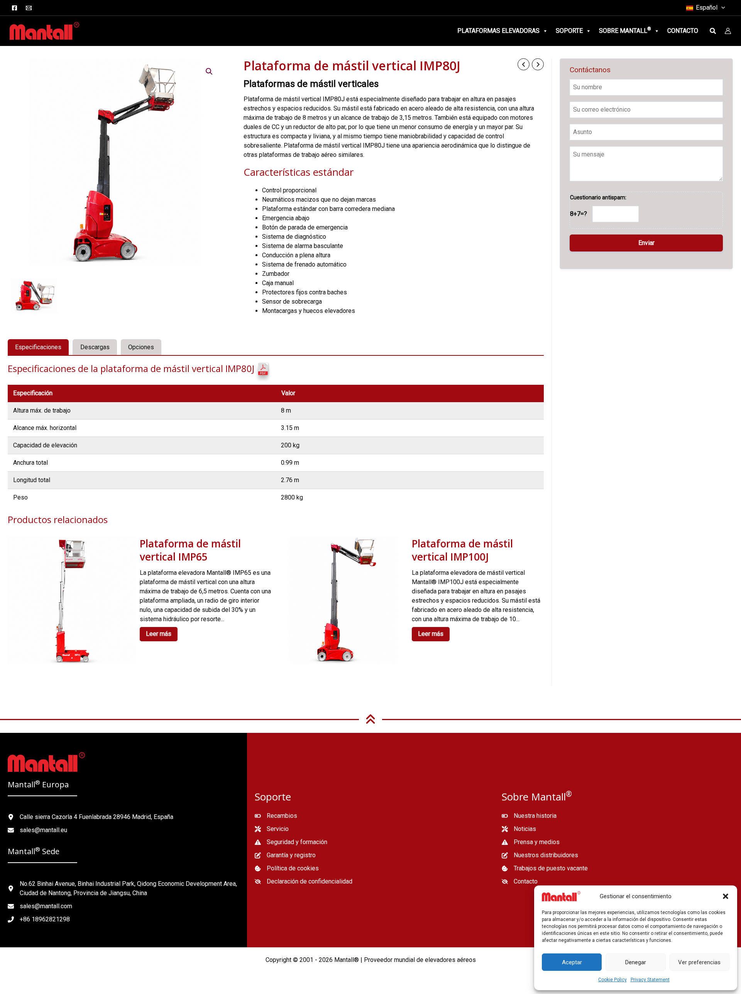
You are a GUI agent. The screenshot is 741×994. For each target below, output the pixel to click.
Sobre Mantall (625, 30)
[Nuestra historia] (529, 816)
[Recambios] (276, 816)
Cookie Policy (612, 979)
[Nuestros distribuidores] (540, 855)
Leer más (158, 633)
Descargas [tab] (95, 347)
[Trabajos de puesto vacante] (545, 868)
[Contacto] (520, 881)
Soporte (569, 30)
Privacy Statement (650, 979)
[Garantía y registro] (285, 855)
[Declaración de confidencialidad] (303, 881)
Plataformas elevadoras (498, 30)
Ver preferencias (699, 962)
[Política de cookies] (287, 868)
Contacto (682, 30)
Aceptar (572, 962)
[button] (725, 896)
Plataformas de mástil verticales (311, 83)
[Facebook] (14, 8)
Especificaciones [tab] (38, 347)
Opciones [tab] (141, 347)
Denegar (635, 962)
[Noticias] (519, 829)
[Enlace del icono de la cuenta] (727, 30)
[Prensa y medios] (531, 842)
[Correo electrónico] (29, 8)
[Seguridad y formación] (291, 842)
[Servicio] (272, 829)
